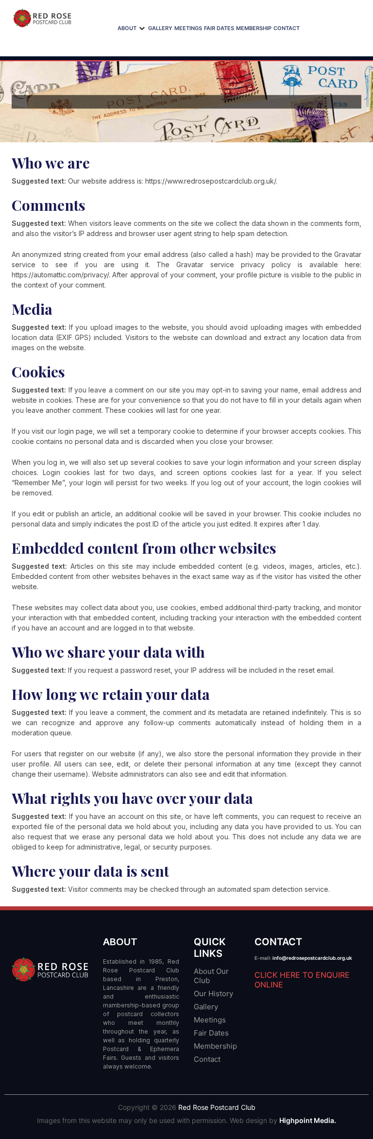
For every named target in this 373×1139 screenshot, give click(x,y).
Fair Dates (219, 28)
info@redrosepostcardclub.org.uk (312, 958)
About (127, 28)
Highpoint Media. (307, 1120)
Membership (253, 28)
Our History (213, 993)
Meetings (188, 28)
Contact (286, 28)
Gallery (160, 28)
